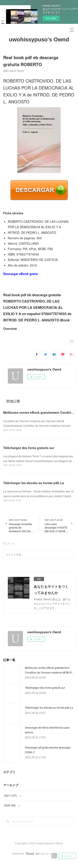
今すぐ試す (51, 18)
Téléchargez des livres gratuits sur (28, 448)
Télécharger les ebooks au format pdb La (33, 483)
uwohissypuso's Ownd (39, 39)
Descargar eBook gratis (20, 274)
